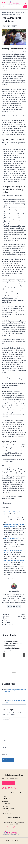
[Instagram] (6, 788)
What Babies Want (22, 617)
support (10, 578)
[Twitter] (12, 788)
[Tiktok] (15, 788)
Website (4, 755)
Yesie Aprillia (6, 25)
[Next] (24, 655)
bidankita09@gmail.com (14, 827)
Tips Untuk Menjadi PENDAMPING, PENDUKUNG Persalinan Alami (7, 620)
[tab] (12, 672)
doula (4, 578)
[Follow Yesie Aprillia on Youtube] (14, 606)
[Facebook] (3, 788)
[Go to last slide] (4, 655)
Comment (6, 719)
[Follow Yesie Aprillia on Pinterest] (19, 606)
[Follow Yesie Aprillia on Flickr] (17, 606)
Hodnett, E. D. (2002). (11, 538)
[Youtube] (9, 788)
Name (4, 740)
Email (4, 747)
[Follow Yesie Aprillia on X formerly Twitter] (11, 606)
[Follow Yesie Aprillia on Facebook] (8, 606)
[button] (25, 3)
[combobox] (12, 6)
